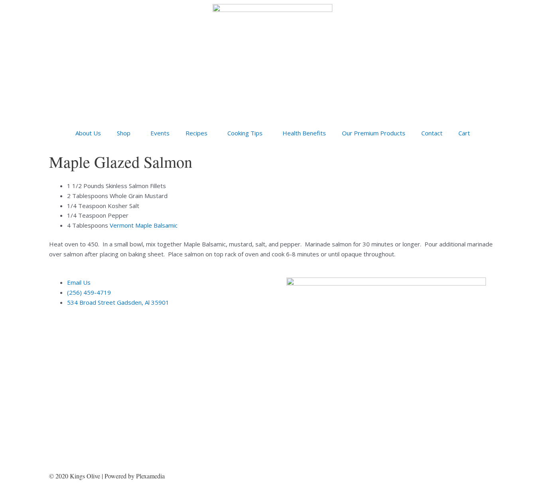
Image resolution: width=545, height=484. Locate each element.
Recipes (196, 133)
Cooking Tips (245, 133)
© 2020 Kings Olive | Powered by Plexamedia (107, 476)
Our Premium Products (373, 133)
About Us (88, 133)
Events (160, 133)
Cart (464, 133)
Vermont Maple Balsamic (144, 225)
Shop (123, 133)
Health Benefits (304, 133)
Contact (431, 133)
